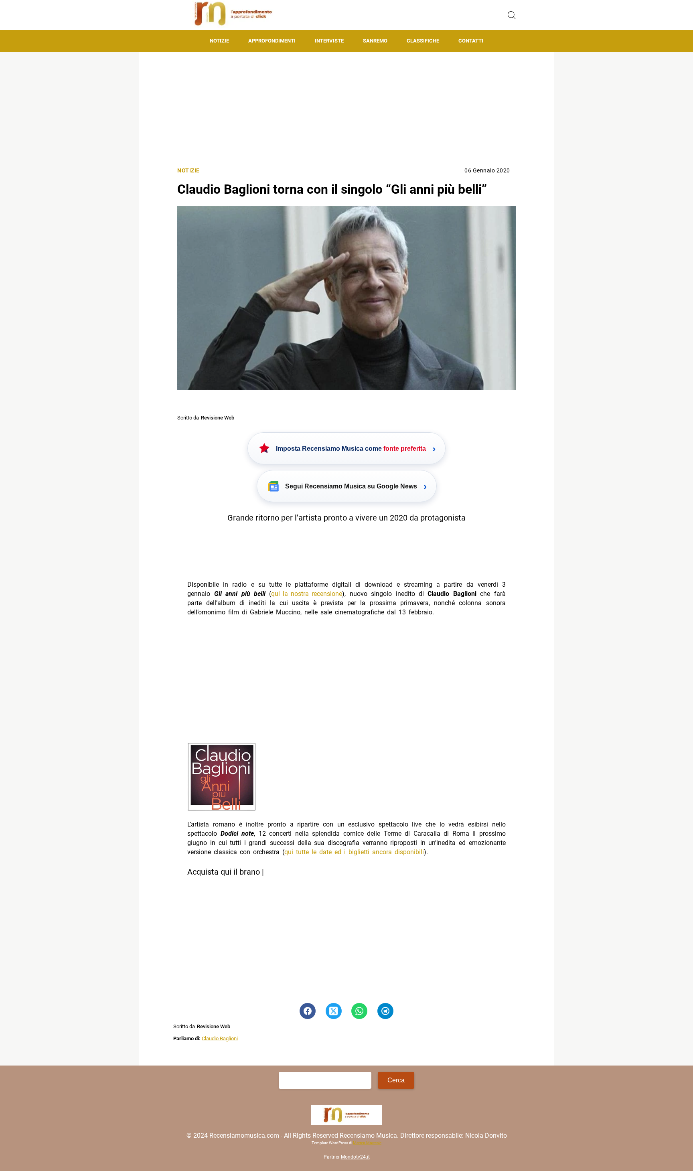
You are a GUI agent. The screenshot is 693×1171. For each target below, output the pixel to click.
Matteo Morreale (367, 1143)
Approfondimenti (272, 41)
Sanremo (375, 41)
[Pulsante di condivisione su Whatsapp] (359, 1011)
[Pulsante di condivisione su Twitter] (334, 1011)
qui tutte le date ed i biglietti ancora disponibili (354, 852)
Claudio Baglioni (220, 1038)
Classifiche (423, 41)
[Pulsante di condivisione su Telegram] (385, 1011)
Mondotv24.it (355, 1157)
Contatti (470, 41)
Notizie (219, 41)
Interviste (329, 41)
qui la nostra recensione (306, 594)
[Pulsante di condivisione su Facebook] (308, 1011)
